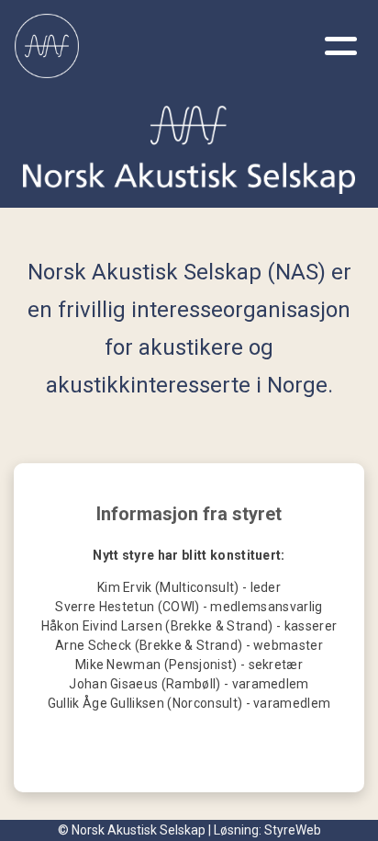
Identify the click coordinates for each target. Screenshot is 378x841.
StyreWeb (292, 830)
